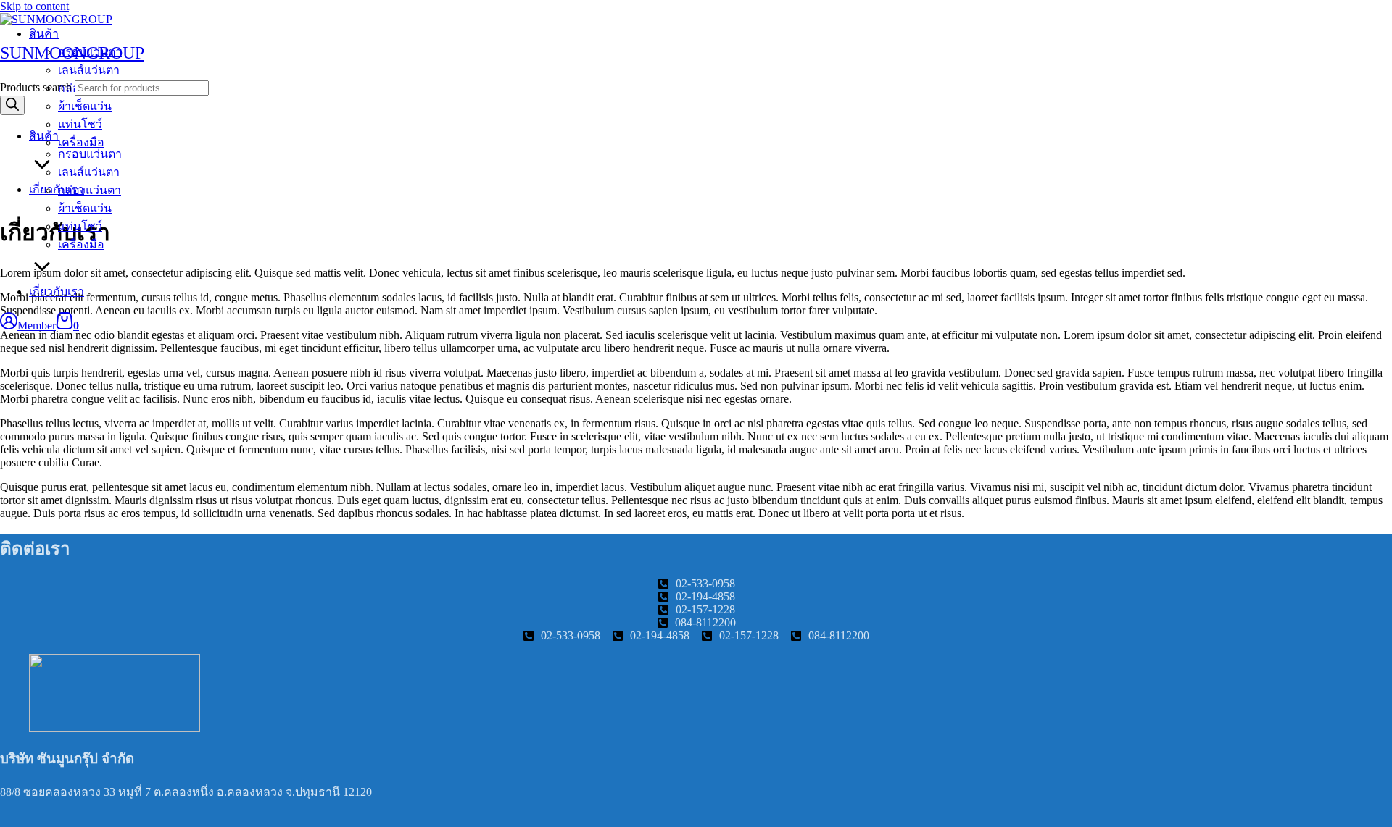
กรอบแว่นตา (90, 154)
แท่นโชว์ (80, 226)
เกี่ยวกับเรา (56, 291)
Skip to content (34, 6)
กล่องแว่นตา (89, 190)
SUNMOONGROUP (72, 52)
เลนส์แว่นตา (89, 172)
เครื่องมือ (81, 244)
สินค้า (44, 136)
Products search (36, 87)
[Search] (12, 105)
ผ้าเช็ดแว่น (85, 208)
